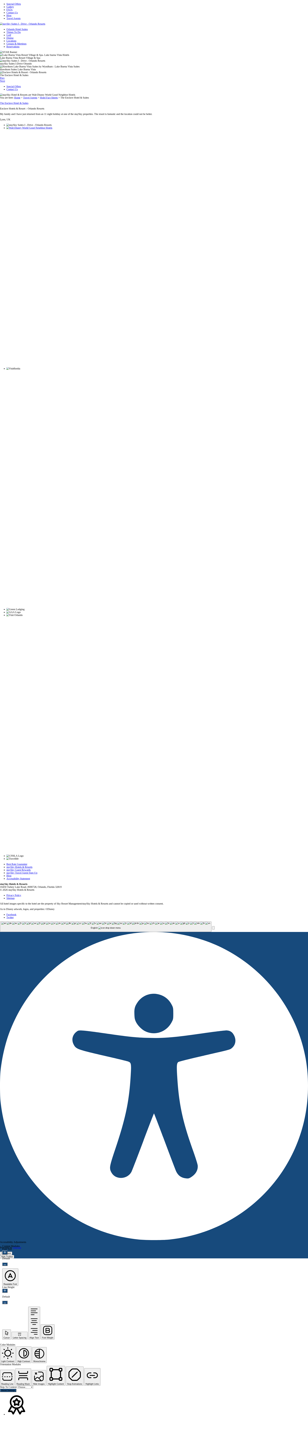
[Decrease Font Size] (5, 1264)
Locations (11, 40)
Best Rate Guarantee (16, 864)
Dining (9, 38)
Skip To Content (8, 1387)
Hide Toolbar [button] (7, 1256)
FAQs (9, 9)
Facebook (11, 914)
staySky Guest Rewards (18, 870)
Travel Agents (13, 18)
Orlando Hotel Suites (17, 29)
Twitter (10, 917)
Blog (8, 15)
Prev (2, 78)
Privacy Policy (13, 895)
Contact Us (12, 12)
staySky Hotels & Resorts (19, 867)
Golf (8, 35)
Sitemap (10, 898)
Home (17, 97)
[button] (213, 928)
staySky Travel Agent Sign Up (21, 872)
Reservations (12, 46)
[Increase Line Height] (5, 1291)
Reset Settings (8, 1390)
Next (2, 81)
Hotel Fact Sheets (49, 97)
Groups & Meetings (16, 43)
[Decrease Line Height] (5, 1302)
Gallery (10, 6)
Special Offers (13, 4)
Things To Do (13, 32)
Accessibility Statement (18, 878)
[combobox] (105, 927)
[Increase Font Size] (5, 1253)
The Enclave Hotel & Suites (14, 103)
